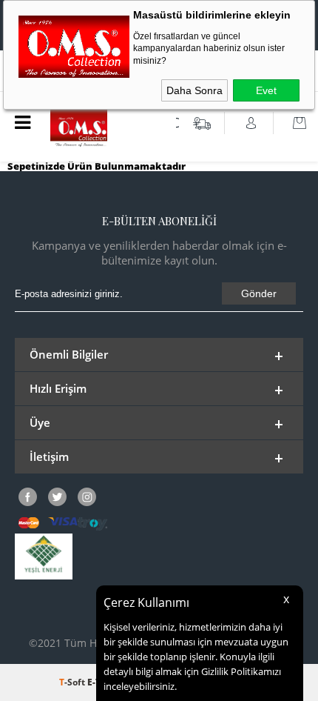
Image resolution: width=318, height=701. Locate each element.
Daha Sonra (194, 90)
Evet (266, 90)
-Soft (73, 682)
